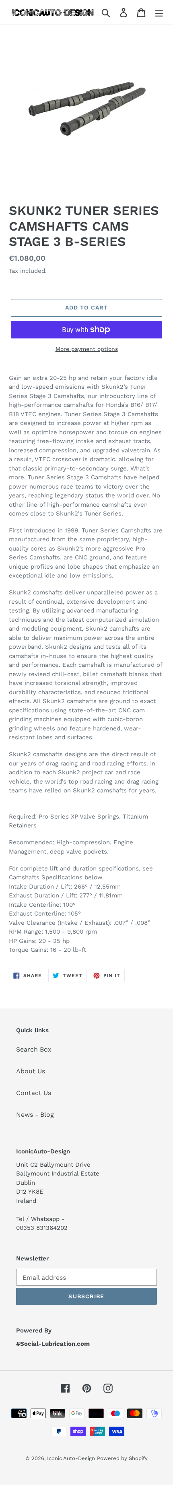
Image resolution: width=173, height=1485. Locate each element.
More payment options (87, 349)
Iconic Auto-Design (71, 1458)
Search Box (33, 1049)
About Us (30, 1071)
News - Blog (35, 1114)
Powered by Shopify (122, 1458)
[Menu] (159, 12)
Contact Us (33, 1093)
